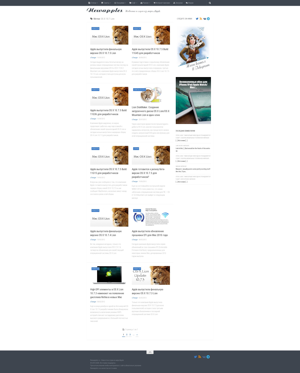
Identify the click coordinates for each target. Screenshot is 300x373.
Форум (190, 3)
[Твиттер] (197, 18)
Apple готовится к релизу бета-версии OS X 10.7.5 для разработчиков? (148, 173)
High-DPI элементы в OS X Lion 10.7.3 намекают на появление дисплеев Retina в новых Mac (107, 293)
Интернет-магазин (162, 3)
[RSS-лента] (200, 18)
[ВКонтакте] (204, 18)
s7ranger (93, 58)
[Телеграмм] (208, 18)
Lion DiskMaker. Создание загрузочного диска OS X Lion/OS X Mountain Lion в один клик (150, 111)
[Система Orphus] (190, 217)
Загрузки (179, 3)
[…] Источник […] (181, 140)
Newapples (105, 10)
